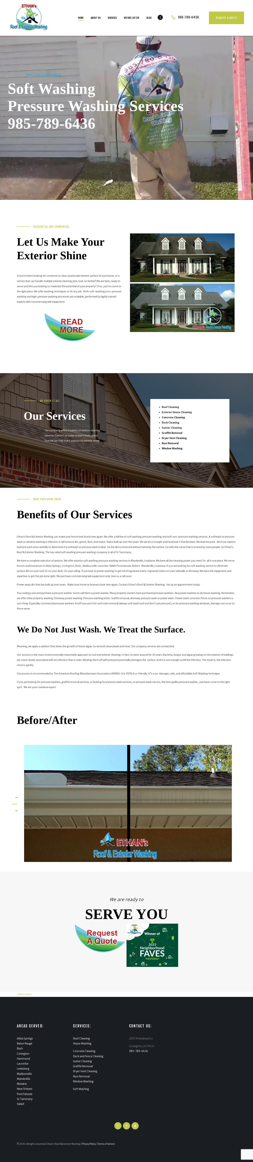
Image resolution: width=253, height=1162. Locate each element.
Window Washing (83, 1081)
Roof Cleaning (81, 1038)
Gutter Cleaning (82, 1061)
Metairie (22, 1083)
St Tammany (25, 1099)
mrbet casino (24, 994)
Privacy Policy (89, 1144)
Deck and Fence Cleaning (88, 1056)
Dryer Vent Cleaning (85, 1071)
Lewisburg (23, 1068)
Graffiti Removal (83, 1066)
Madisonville (24, 1073)
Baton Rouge (24, 1043)
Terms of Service (106, 1144)
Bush (20, 1048)
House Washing (82, 1043)
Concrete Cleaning (84, 1051)
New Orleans (24, 1088)
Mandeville (23, 1078)
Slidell (20, 1104)
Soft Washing (81, 1089)
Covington (23, 1053)
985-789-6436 (52, 123)
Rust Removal (81, 1076)
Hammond (23, 1058)
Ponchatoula (24, 1094)
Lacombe (22, 1063)
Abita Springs (25, 1038)
